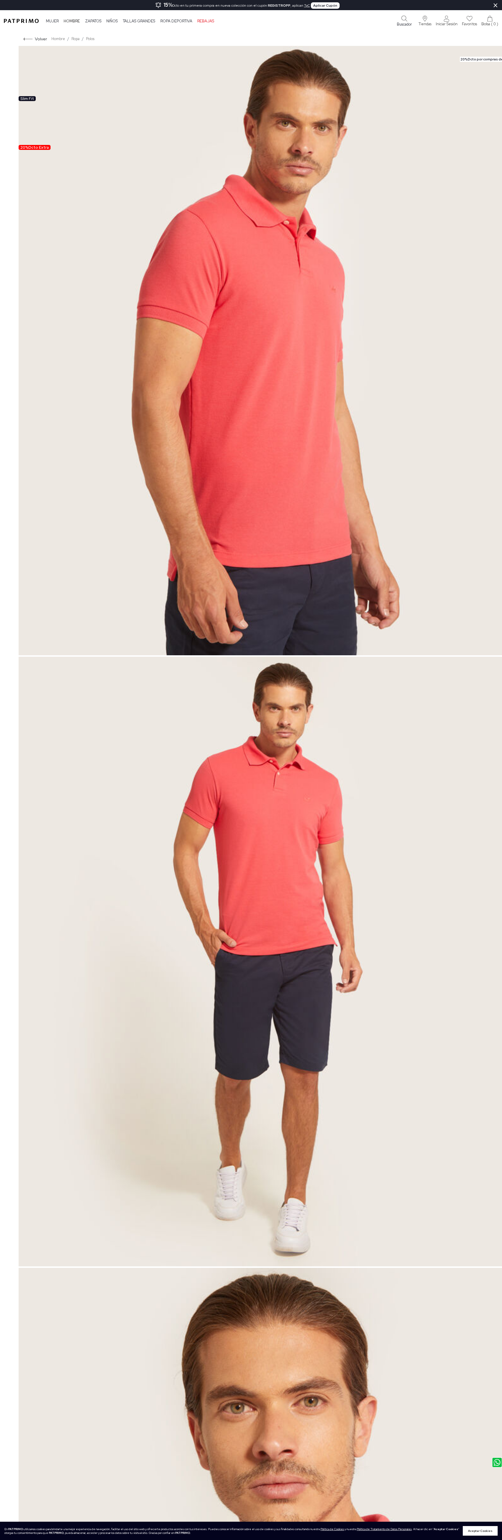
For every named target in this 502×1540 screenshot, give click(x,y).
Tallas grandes (139, 21)
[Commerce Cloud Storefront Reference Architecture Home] (21, 21)
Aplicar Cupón (325, 5)
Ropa (75, 38)
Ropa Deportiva (176, 21)
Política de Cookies (332, 1529)
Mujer (52, 21)
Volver (41, 39)
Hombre (72, 21)
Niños (112, 21)
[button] (425, 20)
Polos (90, 38)
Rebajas (205, 21)
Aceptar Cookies (480, 1531)
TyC (307, 5)
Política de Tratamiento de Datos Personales (384, 1529)
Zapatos (93, 21)
